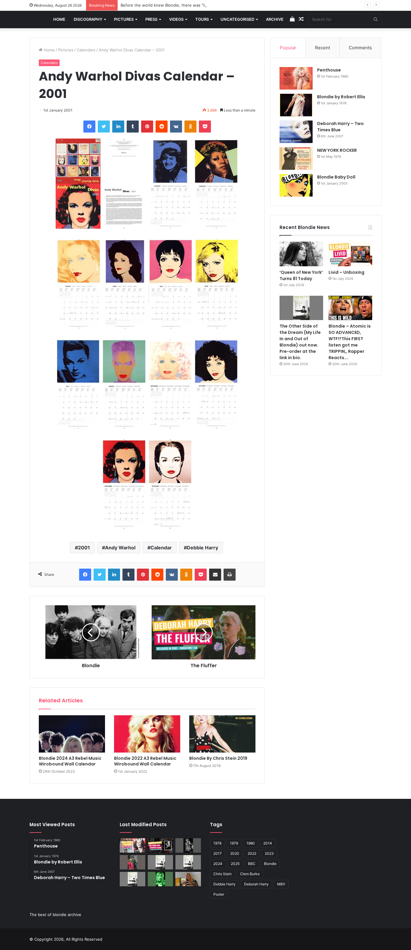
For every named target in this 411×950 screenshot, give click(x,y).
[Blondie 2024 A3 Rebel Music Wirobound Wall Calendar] (72, 734)
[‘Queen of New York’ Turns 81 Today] (301, 254)
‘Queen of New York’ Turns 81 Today (301, 275)
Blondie (270, 863)
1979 (234, 843)
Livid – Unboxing (346, 272)
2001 (84, 548)
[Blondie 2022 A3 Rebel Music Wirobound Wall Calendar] (147, 734)
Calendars (86, 49)
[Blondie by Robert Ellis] (296, 105)
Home (59, 19)
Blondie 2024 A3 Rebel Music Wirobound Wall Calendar (70, 761)
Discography (88, 19)
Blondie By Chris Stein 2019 (218, 758)
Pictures (124, 19)
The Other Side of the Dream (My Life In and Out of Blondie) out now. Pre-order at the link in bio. (300, 342)
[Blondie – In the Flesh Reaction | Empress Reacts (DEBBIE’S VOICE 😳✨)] (188, 879)
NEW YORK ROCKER (337, 150)
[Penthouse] (296, 78)
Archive (274, 19)
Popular (288, 47)
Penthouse (329, 70)
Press (151, 19)
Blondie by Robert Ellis (341, 97)
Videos (176, 19)
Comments (360, 47)
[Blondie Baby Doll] (296, 185)
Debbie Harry (202, 548)
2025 (235, 863)
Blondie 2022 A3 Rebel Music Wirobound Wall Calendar (145, 761)
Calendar (161, 548)
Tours (202, 19)
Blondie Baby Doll (336, 177)
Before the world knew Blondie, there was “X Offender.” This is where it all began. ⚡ (201, 5)
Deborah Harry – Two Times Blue (340, 127)
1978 (217, 843)
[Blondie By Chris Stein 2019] (222, 734)
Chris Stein (222, 874)
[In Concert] (160, 845)
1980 (250, 843)
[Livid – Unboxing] (350, 254)
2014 (267, 843)
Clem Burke (250, 874)
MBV (281, 884)
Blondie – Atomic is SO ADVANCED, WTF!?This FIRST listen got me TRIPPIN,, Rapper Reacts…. (350, 342)
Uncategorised (237, 19)
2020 (234, 853)
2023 (269, 853)
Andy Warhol (120, 548)
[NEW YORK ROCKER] (296, 158)
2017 (217, 853)
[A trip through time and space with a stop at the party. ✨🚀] (188, 845)
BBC (251, 863)
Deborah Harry (256, 884)
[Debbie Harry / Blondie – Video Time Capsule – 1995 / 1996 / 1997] (132, 845)
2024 (217, 863)
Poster (218, 894)
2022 (252, 853)
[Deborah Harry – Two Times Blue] (296, 132)
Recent (322, 47)
